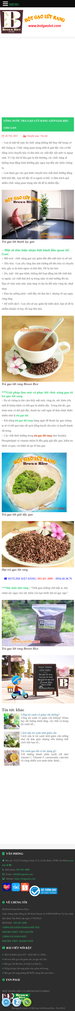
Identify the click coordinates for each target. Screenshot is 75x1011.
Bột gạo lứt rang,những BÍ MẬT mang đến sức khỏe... (29, 973)
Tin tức (44, 136)
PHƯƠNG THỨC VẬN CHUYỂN (17, 932)
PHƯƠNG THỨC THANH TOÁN (17, 941)
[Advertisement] (37, 78)
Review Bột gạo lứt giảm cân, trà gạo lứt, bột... (26, 959)
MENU (14, 4)
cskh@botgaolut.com (23, 874)
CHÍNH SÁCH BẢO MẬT (14, 936)
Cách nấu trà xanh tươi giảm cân (39, 732)
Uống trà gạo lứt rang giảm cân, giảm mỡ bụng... (27, 968)
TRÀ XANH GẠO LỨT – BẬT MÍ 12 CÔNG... (25, 954)
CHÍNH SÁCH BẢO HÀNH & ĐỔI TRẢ (20, 927)
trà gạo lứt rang (43, 435)
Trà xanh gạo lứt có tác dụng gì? (38, 751)
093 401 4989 (23, 869)
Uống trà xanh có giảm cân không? (40, 714)
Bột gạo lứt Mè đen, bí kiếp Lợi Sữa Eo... (23, 963)
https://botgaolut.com (25, 878)
